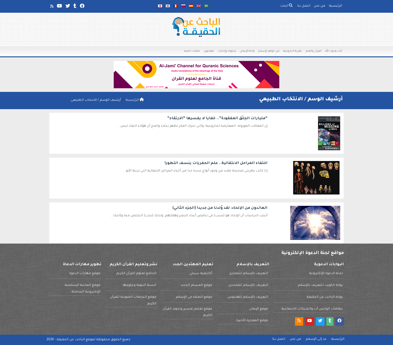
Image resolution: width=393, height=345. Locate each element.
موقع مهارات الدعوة (84, 273)
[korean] (168, 6)
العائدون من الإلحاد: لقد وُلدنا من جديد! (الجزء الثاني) (219, 208)
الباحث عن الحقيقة (71, 340)
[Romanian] (175, 6)
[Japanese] (160, 6)
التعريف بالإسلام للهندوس (247, 297)
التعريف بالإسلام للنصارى (248, 273)
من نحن (319, 6)
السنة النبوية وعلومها (139, 285)
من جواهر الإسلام (269, 51)
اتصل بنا (303, 6)
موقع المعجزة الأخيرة (252, 320)
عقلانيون (209, 51)
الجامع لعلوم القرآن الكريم (136, 273)
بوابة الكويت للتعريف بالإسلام (320, 285)
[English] (199, 6)
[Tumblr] (74, 7)
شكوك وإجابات (227, 51)
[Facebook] (82, 7)
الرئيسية (335, 6)
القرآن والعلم (314, 51)
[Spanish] (191, 6)
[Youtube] (59, 7)
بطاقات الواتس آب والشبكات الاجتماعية (312, 309)
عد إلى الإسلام (316, 339)
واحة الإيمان (247, 51)
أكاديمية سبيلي (200, 273)
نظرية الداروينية (292, 51)
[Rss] (51, 7)
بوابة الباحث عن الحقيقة (325, 297)
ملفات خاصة (192, 51)
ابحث (284, 6)
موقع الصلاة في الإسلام (194, 297)
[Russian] (183, 6)
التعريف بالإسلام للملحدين (248, 285)
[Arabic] (206, 6)
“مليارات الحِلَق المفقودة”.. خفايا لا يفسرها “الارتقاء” (217, 118)
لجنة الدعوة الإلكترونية (326, 273)
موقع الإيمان (258, 309)
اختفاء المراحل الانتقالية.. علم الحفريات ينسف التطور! (216, 163)
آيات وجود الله (333, 51)
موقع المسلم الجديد (196, 285)
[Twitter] (67, 7)
